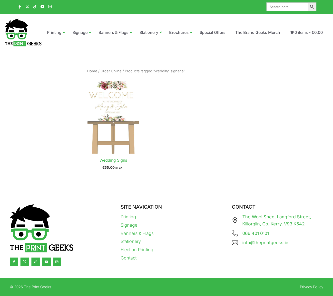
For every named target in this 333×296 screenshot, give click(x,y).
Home (92, 71)
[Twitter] (24, 262)
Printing (128, 216)
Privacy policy (311, 287)
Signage (129, 225)
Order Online (111, 71)
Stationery (131, 241)
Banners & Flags (137, 233)
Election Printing (137, 249)
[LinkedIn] (35, 262)
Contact (129, 257)
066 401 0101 (255, 233)
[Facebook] (14, 262)
